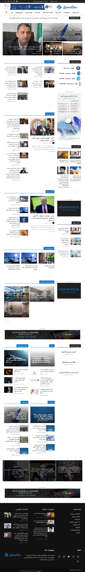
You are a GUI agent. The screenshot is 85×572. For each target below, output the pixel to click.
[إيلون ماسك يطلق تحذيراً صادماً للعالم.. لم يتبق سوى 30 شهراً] (8, 390)
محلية (71, 173)
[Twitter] (11, 1)
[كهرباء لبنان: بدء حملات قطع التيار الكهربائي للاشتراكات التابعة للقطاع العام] (24, 439)
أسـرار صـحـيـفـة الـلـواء (68, 352)
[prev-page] (52, 106)
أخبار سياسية (37, 43)
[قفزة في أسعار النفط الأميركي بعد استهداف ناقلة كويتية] (24, 210)
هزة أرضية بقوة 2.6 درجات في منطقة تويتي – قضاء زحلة (39, 437)
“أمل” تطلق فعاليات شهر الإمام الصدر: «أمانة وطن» (43, 139)
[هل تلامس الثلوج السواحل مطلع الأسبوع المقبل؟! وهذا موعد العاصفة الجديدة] (75, 170)
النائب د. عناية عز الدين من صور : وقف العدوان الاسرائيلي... (37, 83)
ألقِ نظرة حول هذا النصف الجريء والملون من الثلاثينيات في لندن (15, 295)
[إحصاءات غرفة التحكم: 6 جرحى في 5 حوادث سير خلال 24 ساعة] (50, 428)
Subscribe (62, 83)
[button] (6, 12)
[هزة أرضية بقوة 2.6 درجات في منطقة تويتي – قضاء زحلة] (50, 438)
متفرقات (78, 34)
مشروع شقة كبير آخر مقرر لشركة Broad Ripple (75, 162)
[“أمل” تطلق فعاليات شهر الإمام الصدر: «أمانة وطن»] (42, 127)
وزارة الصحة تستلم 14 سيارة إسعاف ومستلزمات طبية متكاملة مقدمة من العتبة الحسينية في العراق (41, 359)
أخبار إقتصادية (8, 262)
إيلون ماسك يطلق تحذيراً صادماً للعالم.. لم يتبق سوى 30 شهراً (21, 389)
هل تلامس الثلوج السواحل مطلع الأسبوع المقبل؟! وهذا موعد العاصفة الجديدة (75, 178)
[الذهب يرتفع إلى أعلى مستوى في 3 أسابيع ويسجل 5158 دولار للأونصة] (24, 233)
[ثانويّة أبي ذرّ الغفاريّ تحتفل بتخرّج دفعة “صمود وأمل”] (16, 470)
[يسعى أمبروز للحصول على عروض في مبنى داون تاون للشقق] (75, 253)
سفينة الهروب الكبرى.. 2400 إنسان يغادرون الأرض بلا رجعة (16, 360)
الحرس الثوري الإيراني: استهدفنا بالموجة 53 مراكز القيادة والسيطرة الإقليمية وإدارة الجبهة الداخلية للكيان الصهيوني (13, 221)
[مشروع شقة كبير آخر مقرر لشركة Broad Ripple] (75, 155)
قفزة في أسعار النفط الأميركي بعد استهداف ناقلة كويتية (13, 210)
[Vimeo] (14, 1)
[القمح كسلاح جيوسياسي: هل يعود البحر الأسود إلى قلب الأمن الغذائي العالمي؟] (72, 48)
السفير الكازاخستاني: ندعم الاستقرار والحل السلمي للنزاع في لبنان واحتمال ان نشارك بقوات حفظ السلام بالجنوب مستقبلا (21, 536)
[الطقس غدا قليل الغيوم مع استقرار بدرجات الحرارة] (24, 451)
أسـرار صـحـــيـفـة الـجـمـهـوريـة (68, 372)
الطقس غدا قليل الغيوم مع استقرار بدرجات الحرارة (13, 450)
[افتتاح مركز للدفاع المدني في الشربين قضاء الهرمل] (24, 136)
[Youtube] (17, 1)
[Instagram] (8, 1)
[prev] (65, 18)
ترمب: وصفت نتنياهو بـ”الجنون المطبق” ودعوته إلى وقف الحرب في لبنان (42, 218)
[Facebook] (5, 1)
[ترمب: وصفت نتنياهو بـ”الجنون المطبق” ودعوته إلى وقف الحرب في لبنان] (42, 204)
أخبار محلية (49, 114)
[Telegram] (68, 556)
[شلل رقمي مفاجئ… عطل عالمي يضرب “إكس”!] (8, 380)
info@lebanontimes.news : (27, 571)
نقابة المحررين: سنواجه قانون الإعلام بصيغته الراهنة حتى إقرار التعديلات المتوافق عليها (17, 416)
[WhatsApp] (78, 561)
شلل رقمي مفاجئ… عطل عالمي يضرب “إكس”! (19, 379)
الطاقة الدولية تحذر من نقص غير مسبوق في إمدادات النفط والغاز (13, 267)
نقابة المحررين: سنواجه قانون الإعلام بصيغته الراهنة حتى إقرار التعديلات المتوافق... (37, 70)
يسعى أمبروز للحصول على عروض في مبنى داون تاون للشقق (63, 252)
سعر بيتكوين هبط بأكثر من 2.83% (63, 161)
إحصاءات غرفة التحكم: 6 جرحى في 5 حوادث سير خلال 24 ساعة (39, 428)
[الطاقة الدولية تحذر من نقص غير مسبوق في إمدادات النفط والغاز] (12, 258)
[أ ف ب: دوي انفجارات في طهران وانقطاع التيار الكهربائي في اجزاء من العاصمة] (24, 199)
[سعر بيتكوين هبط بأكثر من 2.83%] (62, 155)
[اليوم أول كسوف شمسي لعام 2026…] (8, 372)
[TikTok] (73, 556)
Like (65, 68)
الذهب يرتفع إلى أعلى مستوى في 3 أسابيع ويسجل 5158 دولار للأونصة (13, 232)
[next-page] (49, 106)
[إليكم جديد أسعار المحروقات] (46, 258)
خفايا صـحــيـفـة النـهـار (69, 362)
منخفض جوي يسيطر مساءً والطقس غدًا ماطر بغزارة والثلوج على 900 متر (43, 416)
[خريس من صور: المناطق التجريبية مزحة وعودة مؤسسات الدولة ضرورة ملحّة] (24, 144)
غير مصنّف (60, 173)
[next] (62, 18)
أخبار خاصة (16, 467)
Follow (61, 73)
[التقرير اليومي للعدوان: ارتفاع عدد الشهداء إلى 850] (34, 391)
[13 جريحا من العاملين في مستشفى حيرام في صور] (34, 372)
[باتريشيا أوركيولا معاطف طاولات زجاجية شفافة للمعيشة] (75, 241)
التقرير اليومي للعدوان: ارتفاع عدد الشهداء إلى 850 (46, 391)
